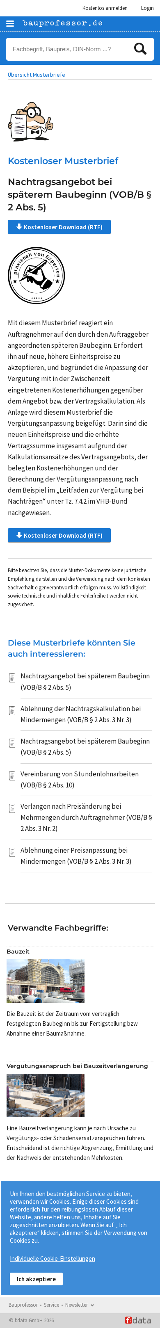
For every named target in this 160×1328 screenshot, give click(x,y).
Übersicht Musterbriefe (36, 74)
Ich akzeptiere (36, 1279)
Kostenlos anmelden (105, 8)
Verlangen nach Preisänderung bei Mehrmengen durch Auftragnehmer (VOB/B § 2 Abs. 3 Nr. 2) (86, 817)
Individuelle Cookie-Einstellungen (52, 1258)
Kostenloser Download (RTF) (63, 227)
